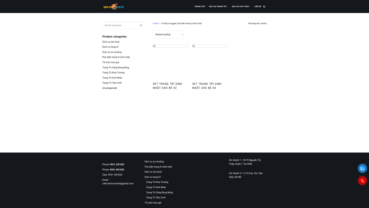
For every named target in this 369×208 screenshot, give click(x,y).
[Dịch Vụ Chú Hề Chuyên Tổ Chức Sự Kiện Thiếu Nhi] (113, 6)
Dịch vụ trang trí (110, 46)
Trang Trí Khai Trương (113, 72)
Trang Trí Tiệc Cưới (112, 82)
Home (155, 23)
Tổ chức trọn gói (110, 62)
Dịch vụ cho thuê (110, 41)
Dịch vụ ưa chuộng (112, 52)
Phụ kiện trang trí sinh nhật (116, 57)
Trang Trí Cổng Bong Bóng (115, 67)
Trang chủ (199, 6)
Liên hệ (257, 6)
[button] (227, 6)
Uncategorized (109, 88)
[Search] (264, 6)
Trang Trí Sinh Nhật (112, 77)
